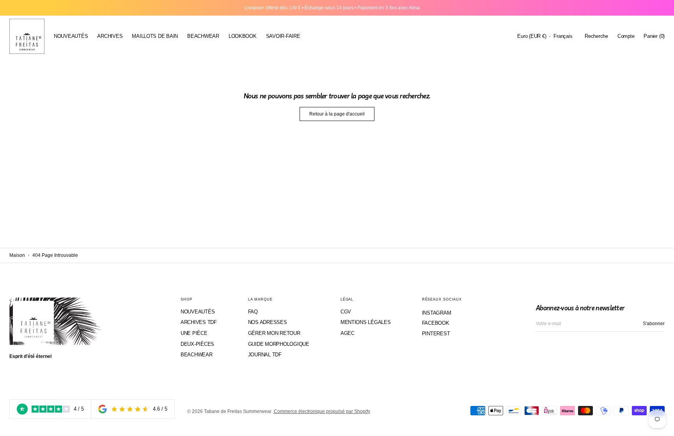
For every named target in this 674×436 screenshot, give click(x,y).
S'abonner (654, 323)
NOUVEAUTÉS (198, 312)
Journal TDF (265, 355)
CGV (346, 312)
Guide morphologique (278, 344)
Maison (17, 255)
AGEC (348, 333)
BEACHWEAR (197, 355)
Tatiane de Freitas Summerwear (237, 411)
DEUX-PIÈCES (197, 344)
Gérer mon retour (274, 333)
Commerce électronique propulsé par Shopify (322, 411)
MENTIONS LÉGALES (366, 322)
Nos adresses (267, 322)
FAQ (253, 312)
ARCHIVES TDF (199, 322)
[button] (531, 36)
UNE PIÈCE (194, 333)
